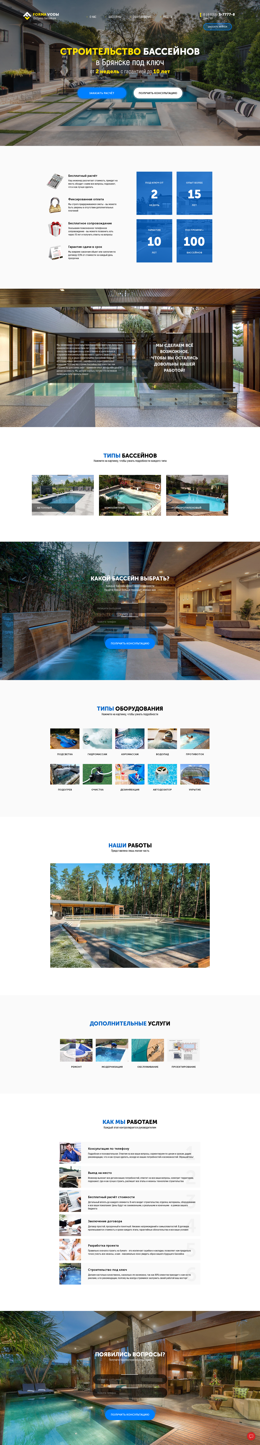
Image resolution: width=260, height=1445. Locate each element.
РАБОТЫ (168, 16)
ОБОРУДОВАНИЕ (142, 16)
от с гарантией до (130, 71)
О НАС (93, 16)
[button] (217, 26)
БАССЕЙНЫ (115, 16)
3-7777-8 (219, 14)
